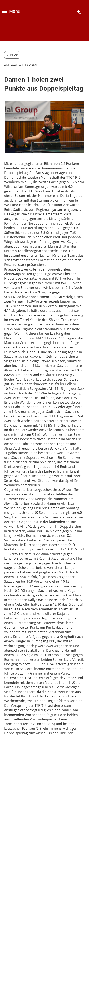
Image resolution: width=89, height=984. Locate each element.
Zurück (12, 55)
